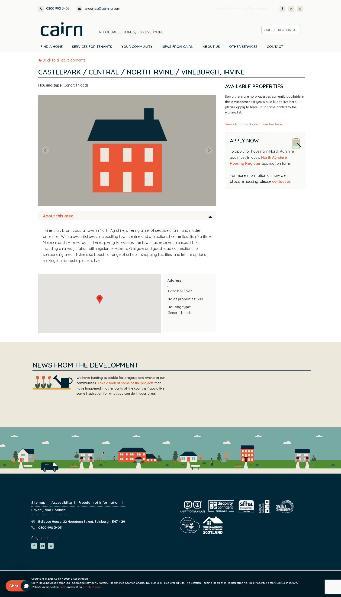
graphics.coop (92, 587)
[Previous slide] (45, 150)
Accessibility (61, 502)
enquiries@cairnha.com (102, 8)
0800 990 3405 (58, 8)
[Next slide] (208, 150)
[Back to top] (312, 585)
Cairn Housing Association (61, 29)
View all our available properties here (253, 124)
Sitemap (38, 502)
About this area (58, 216)
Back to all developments (64, 60)
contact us (281, 181)
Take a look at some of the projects (126, 383)
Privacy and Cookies (48, 510)
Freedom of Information (98, 502)
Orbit (62, 587)
